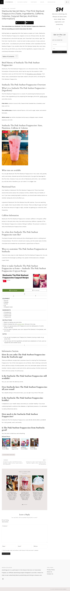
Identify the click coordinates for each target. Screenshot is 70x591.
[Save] (5, 132)
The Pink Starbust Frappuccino (8, 454)
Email (20, 546)
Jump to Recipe (20, 22)
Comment (5, 526)
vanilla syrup (43, 96)
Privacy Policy (51, 569)
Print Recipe (30, 22)
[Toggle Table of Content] (16, 56)
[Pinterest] (66, 2)
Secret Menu (13, 8)
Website (36, 546)
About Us (49, 571)
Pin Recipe (36, 290)
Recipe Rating (5, 520)
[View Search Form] (68, 2)
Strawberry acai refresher (34, 74)
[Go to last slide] (6, 489)
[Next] (42, 489)
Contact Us (50, 574)
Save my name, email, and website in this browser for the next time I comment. (20, 550)
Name (4, 546)
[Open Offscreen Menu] (2, 2)
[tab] (22, 504)
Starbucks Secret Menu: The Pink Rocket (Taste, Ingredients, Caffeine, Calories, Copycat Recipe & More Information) (13, 462)
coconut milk (20, 324)
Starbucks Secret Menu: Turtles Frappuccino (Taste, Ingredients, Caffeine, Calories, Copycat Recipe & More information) (36, 462)
